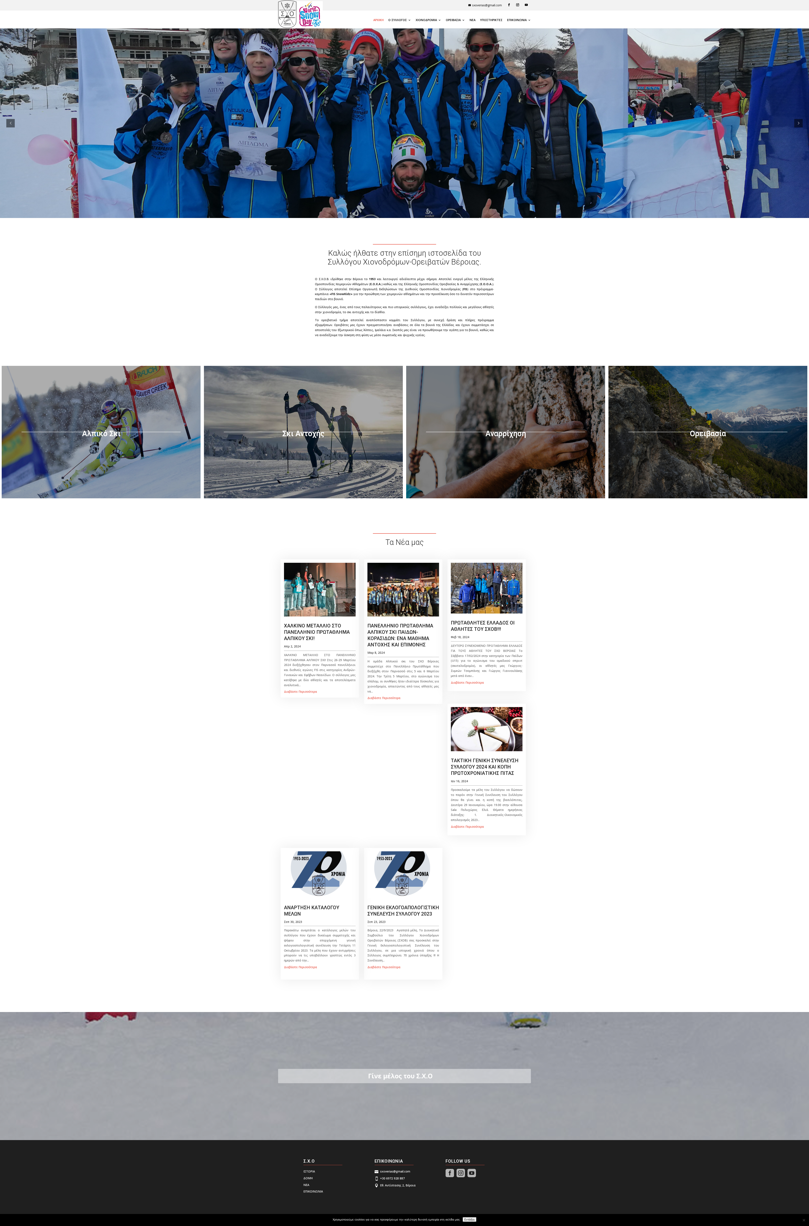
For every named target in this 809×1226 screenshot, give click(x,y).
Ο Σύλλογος (397, 20)
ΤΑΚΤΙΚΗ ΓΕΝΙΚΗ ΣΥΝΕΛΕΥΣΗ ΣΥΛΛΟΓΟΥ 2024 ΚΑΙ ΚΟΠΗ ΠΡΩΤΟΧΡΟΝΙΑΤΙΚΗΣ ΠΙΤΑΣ (484, 767)
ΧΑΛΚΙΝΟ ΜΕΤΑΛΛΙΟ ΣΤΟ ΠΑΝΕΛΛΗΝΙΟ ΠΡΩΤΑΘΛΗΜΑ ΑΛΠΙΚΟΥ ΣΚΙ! (317, 632)
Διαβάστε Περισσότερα (300, 692)
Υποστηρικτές (491, 20)
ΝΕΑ (472, 20)
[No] (804, 1220)
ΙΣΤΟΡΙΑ (309, 1171)
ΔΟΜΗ (308, 1178)
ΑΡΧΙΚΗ (378, 20)
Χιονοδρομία (426, 20)
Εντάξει (469, 1219)
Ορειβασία (453, 20)
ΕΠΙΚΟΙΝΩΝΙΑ (517, 20)
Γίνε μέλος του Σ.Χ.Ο (400, 1076)
